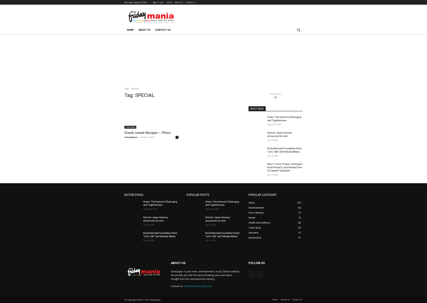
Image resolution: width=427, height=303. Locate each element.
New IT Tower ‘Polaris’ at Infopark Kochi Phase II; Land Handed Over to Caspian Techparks (284, 167)
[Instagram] (287, 2)
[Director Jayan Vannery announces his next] (257, 137)
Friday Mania (131, 137)
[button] (299, 30)
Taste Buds (130, 127)
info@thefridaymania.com (198, 286)
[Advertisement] (213, 58)
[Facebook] (282, 2)
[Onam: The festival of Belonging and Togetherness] (257, 121)
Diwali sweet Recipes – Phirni (147, 133)
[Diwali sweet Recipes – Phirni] (151, 115)
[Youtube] (301, 2)
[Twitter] (291, 2)
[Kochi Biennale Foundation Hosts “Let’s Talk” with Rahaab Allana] (257, 152)
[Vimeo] (296, 2)
